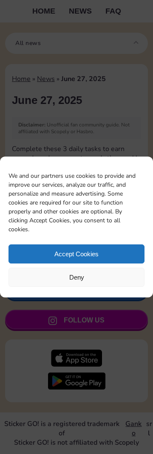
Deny (76, 277)
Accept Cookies (76, 254)
